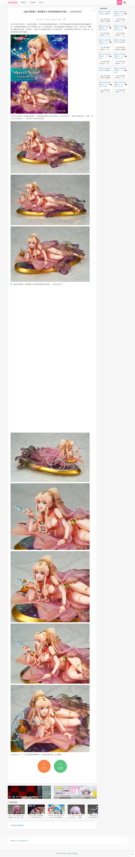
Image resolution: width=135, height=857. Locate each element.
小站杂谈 (40, 2)
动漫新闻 (23, 2)
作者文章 (104, 8)
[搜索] (124, 2)
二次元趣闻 (31, 2)
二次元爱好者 (73, 853)
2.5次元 (41, 19)
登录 (119, 2)
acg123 (55, 19)
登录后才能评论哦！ (18, 825)
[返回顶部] (132, 854)
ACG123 (60, 853)
